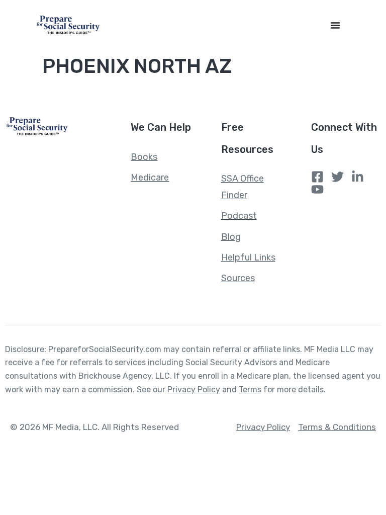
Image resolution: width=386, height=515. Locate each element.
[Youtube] (317, 189)
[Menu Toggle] (335, 25)
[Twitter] (337, 176)
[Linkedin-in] (357, 176)
